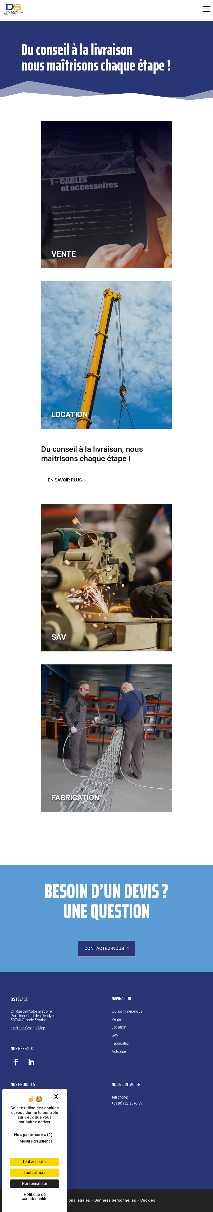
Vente (116, 1019)
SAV (115, 1035)
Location (119, 1027)
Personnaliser (34, 1183)
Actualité (119, 1051)
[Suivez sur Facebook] (15, 1062)
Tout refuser (35, 1172)
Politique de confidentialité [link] (35, 1196)
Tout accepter (34, 1161)
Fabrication (121, 1043)
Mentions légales (74, 1200)
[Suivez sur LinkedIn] (30, 1062)
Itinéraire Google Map (28, 1028)
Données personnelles (115, 1200)
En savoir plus (65, 480)
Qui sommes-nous (127, 1011)
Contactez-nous (104, 948)
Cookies (147, 1200)
